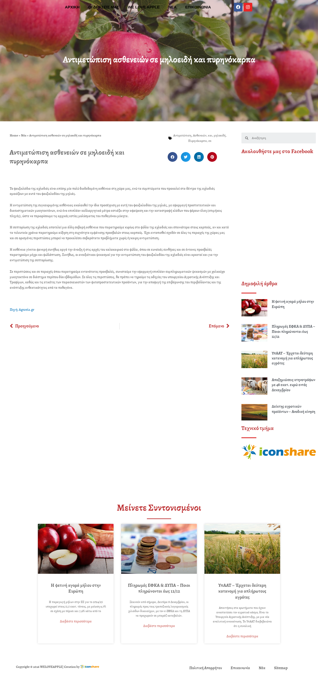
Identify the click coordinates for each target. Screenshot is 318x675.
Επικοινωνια (198, 7)
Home (14, 135)
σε (209, 141)
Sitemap (281, 667)
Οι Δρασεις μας (103, 7)
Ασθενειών (199, 135)
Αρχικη (72, 7)
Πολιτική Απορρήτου (205, 667)
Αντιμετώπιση (182, 135)
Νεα (172, 7)
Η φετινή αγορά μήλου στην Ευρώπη (293, 304)
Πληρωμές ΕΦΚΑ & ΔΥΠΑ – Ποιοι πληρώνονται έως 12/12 (293, 331)
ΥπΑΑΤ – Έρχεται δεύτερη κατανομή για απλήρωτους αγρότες (292, 358)
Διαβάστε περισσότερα (76, 621)
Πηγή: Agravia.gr (22, 309)
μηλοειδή (220, 135)
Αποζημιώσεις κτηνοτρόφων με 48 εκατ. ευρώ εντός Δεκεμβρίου (293, 385)
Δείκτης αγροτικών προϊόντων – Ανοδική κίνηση (293, 409)
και (210, 135)
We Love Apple (144, 7)
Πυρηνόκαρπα (197, 141)
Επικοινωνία (240, 667)
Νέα (23, 135)
